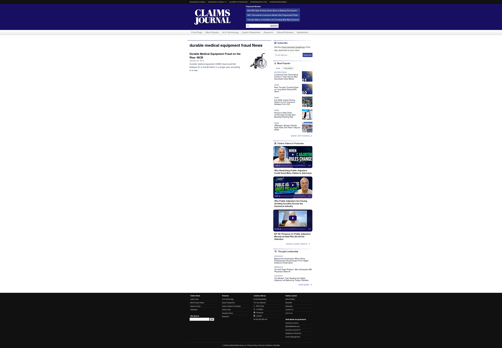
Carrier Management (278, 2)
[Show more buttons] (309, 166)
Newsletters (302, 32)
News (276, 85)
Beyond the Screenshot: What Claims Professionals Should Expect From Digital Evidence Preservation (291, 260)
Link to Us (288, 313)
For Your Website (260, 302)
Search (274, 26)
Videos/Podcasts (284, 32)
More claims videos (296, 244)
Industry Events (227, 313)
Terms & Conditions (265, 345)
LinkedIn (259, 316)
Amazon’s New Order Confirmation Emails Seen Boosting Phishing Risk (285, 114)
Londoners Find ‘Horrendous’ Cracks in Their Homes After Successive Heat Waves (286, 76)
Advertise (288, 302)
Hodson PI (278, 256)
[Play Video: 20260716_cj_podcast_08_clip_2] (293, 154)
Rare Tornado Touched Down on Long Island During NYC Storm (286, 89)
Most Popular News (197, 302)
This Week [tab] (288, 68)
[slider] (292, 166)
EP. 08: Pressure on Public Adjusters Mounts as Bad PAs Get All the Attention (292, 236)
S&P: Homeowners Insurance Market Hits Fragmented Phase (272, 15)
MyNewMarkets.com (258, 2)
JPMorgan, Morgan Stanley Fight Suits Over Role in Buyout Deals (287, 127)
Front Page (196, 32)
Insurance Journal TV (217, 2)
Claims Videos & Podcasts (231, 306)
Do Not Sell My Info (260, 319)
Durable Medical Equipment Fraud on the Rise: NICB (215, 55)
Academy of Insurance (238, 2)
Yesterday (193, 309)
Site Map (276, 345)
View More (303, 284)
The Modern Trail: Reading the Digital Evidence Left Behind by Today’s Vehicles (291, 279)
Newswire (225, 316)
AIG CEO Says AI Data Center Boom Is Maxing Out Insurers (272, 10)
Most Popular (212, 32)
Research (268, 32)
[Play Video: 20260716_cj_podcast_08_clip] (293, 185)
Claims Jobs (226, 309)
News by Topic (195, 306)
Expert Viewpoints (251, 32)
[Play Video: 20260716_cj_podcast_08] (293, 218)
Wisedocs (278, 267)
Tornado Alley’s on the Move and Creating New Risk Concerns (273, 19)
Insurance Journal (198, 2)
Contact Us (289, 309)
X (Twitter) (259, 309)
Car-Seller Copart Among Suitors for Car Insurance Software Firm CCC (284, 102)
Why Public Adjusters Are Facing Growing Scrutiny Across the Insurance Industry (290, 203)
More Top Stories (300, 135)
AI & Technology (230, 32)
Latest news (194, 299)
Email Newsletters (260, 299)
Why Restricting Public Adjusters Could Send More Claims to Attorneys (293, 171)
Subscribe (307, 55)
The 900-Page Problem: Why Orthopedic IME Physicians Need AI (293, 270)
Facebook (259, 312)
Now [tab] (278, 68)
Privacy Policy (252, 345)
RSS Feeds (260, 306)
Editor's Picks (280, 72)
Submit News (290, 299)
